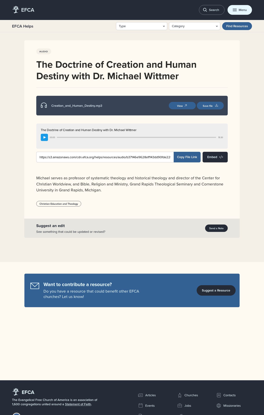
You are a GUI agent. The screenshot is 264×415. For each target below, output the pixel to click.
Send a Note (216, 228)
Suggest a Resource (216, 290)
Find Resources (237, 26)
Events (150, 405)
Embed (212, 157)
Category (178, 26)
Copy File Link (187, 157)
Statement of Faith (78, 404)
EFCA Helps (22, 26)
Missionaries (232, 405)
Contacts (229, 395)
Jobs (187, 405)
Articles (150, 395)
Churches (191, 395)
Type (122, 26)
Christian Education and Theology (59, 204)
